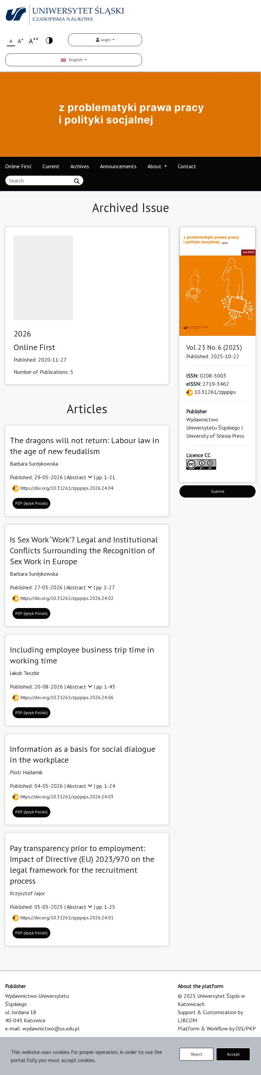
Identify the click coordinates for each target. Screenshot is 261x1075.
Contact (187, 166)
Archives (79, 166)
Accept (233, 1054)
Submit (217, 491)
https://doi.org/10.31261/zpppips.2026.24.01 (66, 918)
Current (50, 166)
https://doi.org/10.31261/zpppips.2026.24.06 (66, 697)
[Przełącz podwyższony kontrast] (49, 40)
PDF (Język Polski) (31, 503)
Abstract (77, 477)
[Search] (77, 181)
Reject (196, 1054)
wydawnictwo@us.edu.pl (51, 1028)
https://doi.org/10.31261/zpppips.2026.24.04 (66, 488)
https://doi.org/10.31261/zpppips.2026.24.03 (66, 797)
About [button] (155, 166)
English (75, 59)
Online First (18, 166)
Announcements (118, 166)
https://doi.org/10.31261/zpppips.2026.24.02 (66, 598)
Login (105, 39)
